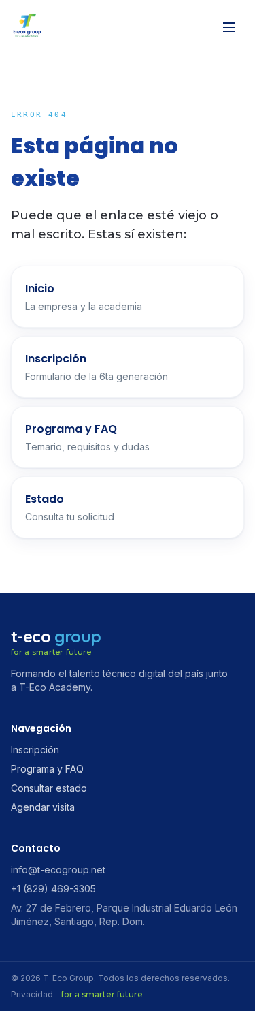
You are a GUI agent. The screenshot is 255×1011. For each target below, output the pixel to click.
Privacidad (32, 994)
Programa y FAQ (47, 769)
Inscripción (35, 750)
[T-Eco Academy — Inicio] (27, 27)
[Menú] (229, 27)
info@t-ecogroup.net (58, 869)
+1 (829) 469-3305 (53, 889)
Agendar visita (43, 807)
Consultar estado (49, 788)
